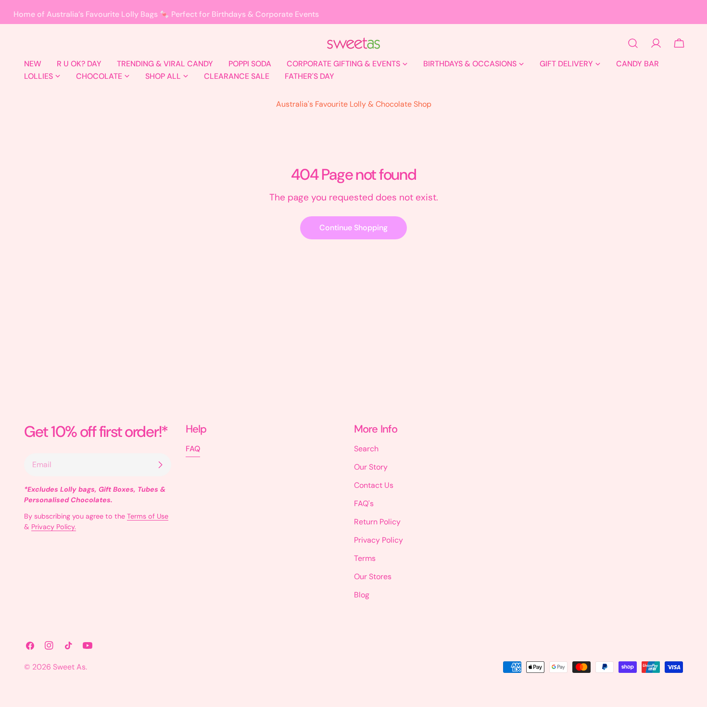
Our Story (371, 467)
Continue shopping (353, 228)
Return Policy (377, 522)
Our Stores (372, 576)
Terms (365, 558)
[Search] (633, 43)
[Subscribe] (160, 465)
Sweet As (69, 667)
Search (366, 449)
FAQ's (364, 503)
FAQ (193, 449)
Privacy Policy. (53, 526)
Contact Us (373, 485)
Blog (361, 595)
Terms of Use (147, 516)
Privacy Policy (378, 540)
